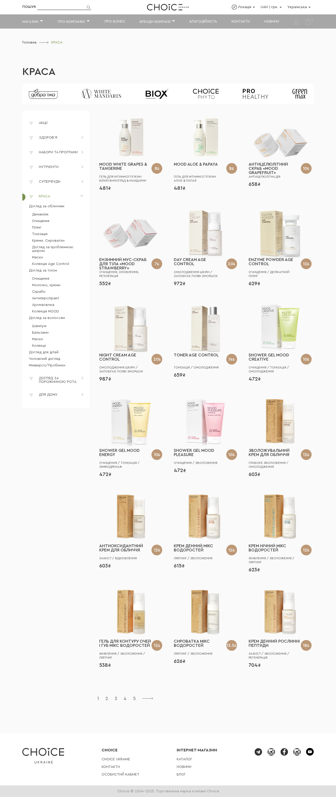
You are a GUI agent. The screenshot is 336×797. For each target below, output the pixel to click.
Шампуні (39, 326)
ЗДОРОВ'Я (48, 137)
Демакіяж (40, 214)
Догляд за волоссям (47, 318)
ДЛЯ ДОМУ (48, 395)
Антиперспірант (45, 298)
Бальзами (40, 332)
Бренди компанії (155, 22)
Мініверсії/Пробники (47, 365)
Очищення (40, 221)
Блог (181, 774)
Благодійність (203, 21)
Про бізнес (114, 21)
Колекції (39, 346)
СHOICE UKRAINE (116, 759)
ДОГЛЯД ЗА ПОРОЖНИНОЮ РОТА (57, 380)
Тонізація (40, 234)
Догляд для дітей (44, 352)
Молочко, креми (46, 285)
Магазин (30, 22)
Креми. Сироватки (48, 240)
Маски (37, 257)
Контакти (241, 21)
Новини (271, 21)
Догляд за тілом (43, 270)
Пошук (29, 7)
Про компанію (71, 22)
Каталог (184, 759)
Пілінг (36, 227)
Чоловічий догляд (44, 359)
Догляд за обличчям (46, 206)
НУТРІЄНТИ (49, 167)
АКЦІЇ (43, 123)
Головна (29, 42)
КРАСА (38, 72)
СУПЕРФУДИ (49, 181)
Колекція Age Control (50, 264)
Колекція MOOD (45, 311)
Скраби (38, 292)
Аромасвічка (43, 305)
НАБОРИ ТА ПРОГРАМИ (58, 152)
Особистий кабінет (120, 774)
